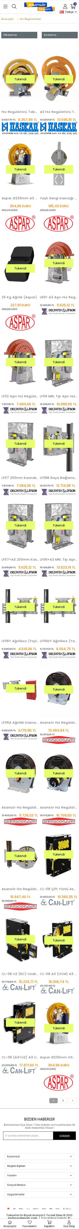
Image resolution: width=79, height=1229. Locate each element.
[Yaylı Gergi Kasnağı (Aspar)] (59, 164)
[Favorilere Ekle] (20, 87)
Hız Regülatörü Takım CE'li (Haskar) (20, 112)
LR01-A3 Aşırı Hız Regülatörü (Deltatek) (59, 297)
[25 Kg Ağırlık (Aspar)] (20, 263)
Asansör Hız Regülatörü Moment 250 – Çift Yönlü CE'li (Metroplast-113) (20, 807)
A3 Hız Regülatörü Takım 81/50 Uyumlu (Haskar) (59, 112)
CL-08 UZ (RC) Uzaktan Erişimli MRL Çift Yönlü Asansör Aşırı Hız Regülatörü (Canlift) (20, 974)
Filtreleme (10, 35)
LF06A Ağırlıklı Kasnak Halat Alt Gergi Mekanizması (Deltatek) (20, 722)
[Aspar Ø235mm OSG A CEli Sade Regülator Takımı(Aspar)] (59, 1023)
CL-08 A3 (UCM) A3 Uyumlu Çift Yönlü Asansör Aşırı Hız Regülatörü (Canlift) (59, 974)
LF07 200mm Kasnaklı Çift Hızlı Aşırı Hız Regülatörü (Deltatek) (20, 477)
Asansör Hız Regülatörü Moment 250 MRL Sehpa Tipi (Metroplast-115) (59, 722)
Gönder (64, 1136)
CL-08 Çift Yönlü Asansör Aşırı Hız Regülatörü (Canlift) (59, 889)
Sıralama (50, 35)
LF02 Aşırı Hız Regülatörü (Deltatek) (20, 396)
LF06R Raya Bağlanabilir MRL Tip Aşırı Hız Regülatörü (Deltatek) (59, 477)
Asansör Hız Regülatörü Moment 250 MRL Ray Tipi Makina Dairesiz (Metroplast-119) (20, 889)
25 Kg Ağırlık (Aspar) (19, 297)
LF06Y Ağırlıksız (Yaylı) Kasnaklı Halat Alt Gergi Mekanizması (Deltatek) (20, 641)
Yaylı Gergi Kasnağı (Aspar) (59, 198)
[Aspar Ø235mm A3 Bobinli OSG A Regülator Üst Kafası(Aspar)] (20, 164)
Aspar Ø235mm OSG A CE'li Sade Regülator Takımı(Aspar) (59, 1057)
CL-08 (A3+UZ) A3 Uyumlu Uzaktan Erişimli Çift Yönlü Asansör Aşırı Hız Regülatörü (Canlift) (20, 1057)
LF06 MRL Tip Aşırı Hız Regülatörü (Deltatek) (59, 396)
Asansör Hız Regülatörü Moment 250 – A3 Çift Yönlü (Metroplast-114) (59, 807)
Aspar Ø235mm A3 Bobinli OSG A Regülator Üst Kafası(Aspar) (20, 198)
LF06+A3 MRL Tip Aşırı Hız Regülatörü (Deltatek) (59, 559)
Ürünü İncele (28, 87)
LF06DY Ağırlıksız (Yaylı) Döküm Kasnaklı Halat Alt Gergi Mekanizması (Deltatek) (59, 641)
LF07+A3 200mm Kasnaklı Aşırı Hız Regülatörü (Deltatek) (20, 559)
